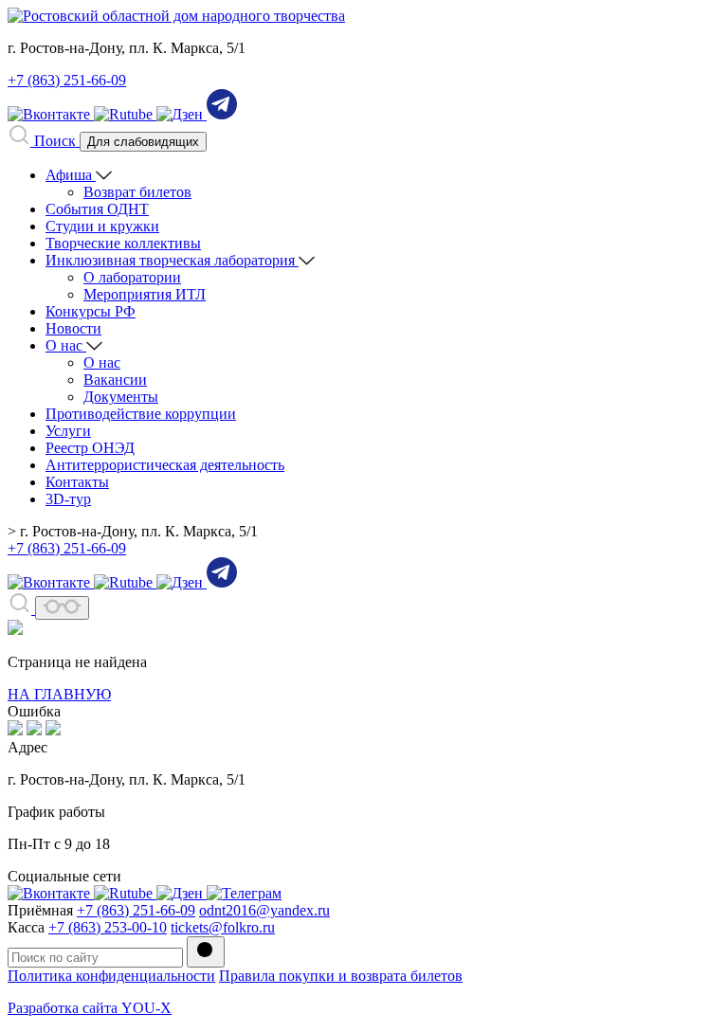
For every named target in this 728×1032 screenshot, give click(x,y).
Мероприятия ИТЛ (144, 294)
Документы (120, 397)
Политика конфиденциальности (111, 976)
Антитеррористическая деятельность (165, 465)
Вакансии (115, 379)
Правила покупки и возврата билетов (341, 976)
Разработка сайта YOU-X (90, 1008)
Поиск (55, 141)
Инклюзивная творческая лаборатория (172, 260)
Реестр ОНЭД (90, 448)
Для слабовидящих (143, 142)
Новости (73, 328)
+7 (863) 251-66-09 (67, 80)
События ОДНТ (97, 209)
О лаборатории (132, 277)
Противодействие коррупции (141, 414)
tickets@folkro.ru (223, 927)
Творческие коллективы (123, 243)
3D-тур (68, 499)
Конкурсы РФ (91, 311)
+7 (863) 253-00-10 (107, 927)
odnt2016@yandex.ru (264, 910)
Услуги (68, 431)
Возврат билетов (137, 192)
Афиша (71, 175)
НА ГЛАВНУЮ (59, 694)
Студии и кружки (102, 226)
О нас (66, 345)
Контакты (77, 482)
